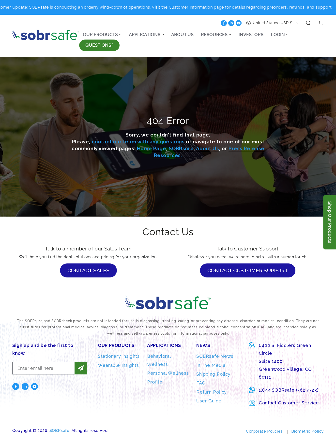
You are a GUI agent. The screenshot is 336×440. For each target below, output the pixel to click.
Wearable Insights (118, 365)
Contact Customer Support (247, 270)
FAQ (201, 382)
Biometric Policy (307, 431)
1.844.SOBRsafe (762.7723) (288, 390)
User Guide (209, 400)
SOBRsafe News (214, 356)
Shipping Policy (213, 374)
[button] (308, 23)
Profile (154, 382)
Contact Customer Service (289, 402)
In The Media (210, 365)
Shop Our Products (329, 222)
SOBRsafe (59, 430)
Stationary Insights (118, 356)
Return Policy (211, 392)
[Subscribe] (81, 368)
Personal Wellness (168, 373)
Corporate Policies (264, 431)
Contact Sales (88, 270)
